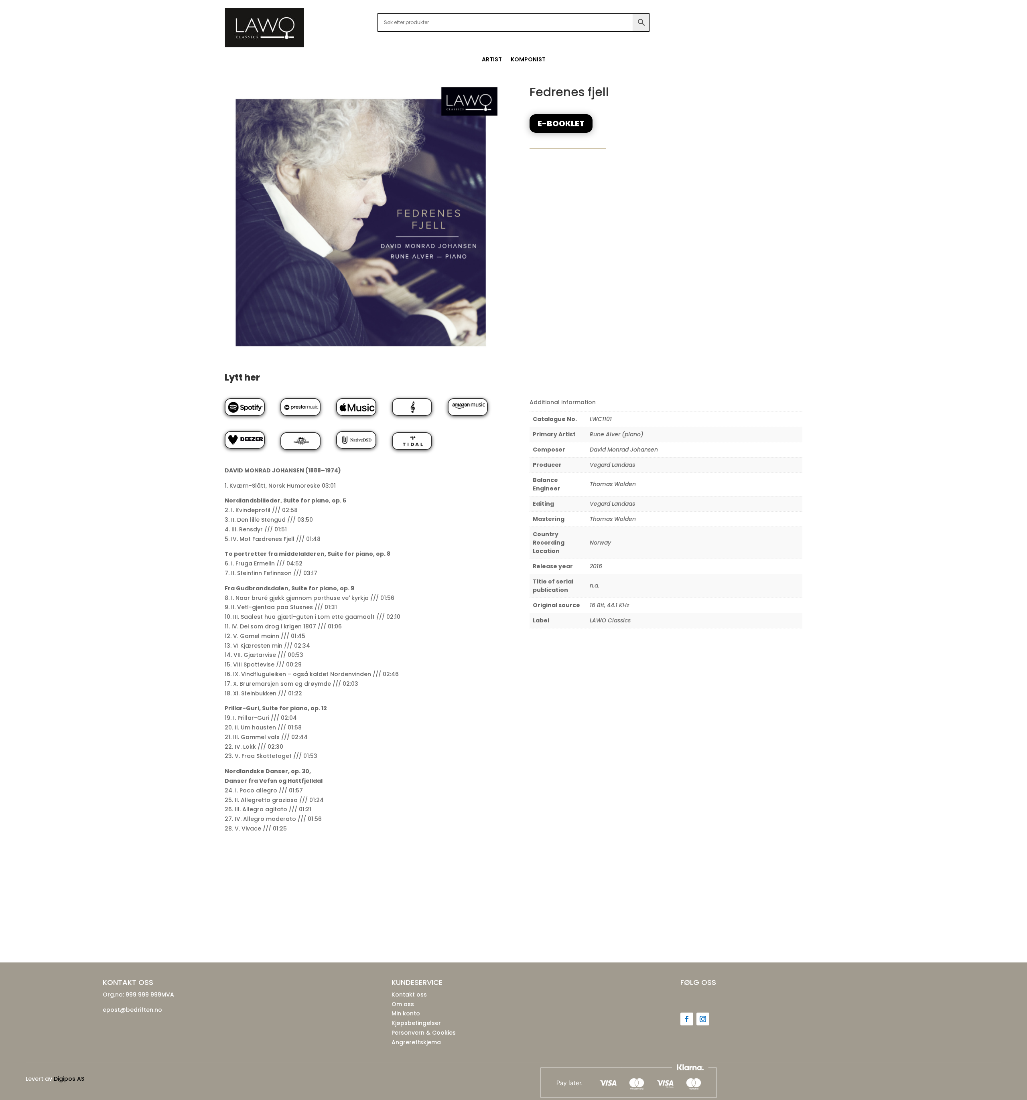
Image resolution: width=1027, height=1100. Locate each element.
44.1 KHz (618, 605)
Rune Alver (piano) (616, 434)
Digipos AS (69, 1079)
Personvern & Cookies (424, 1033)
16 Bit (597, 605)
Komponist (528, 60)
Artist (492, 60)
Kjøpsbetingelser (416, 1023)
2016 (596, 566)
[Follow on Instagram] (702, 1019)
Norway (600, 543)
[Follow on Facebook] (686, 1019)
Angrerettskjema (416, 1042)
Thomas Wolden (613, 484)
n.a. (594, 585)
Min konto (406, 1013)
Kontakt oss (409, 995)
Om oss (403, 1004)
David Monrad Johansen (624, 450)
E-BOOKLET (561, 123)
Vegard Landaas (612, 465)
